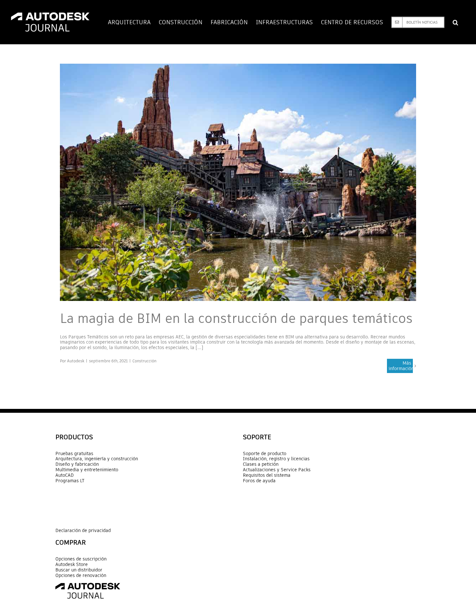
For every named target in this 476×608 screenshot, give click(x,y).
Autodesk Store (71, 564)
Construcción (144, 361)
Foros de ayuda (259, 481)
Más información (401, 366)
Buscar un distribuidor (78, 570)
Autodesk (75, 361)
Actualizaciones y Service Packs (277, 470)
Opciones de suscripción (81, 559)
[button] (455, 22)
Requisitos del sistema (266, 475)
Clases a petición (260, 464)
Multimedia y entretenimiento (86, 470)
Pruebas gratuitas (74, 453)
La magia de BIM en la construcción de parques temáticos (236, 318)
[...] (199, 347)
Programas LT (70, 481)
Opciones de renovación (80, 575)
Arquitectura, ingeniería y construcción (96, 459)
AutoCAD (64, 475)
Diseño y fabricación (77, 464)
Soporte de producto (264, 453)
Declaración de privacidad (83, 530)
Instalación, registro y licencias (276, 459)
